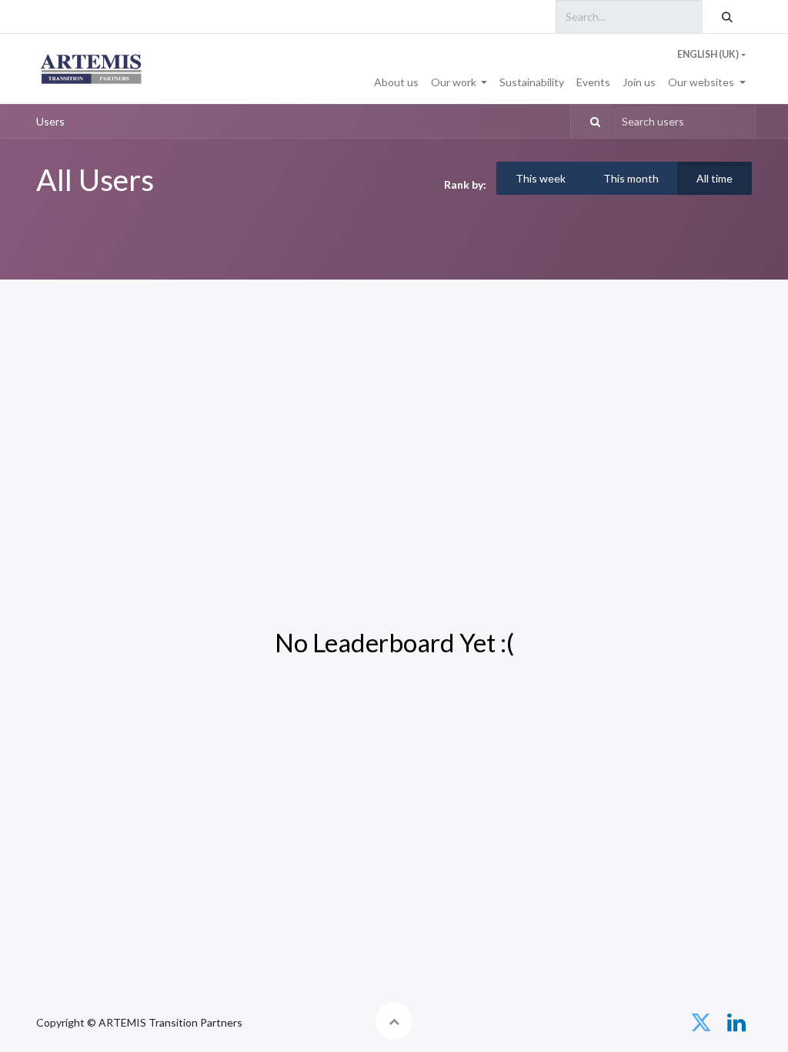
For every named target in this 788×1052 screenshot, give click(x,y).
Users (50, 121)
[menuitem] (396, 82)
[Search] (727, 16)
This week (541, 178)
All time (714, 178)
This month (631, 178)
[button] (394, 1021)
